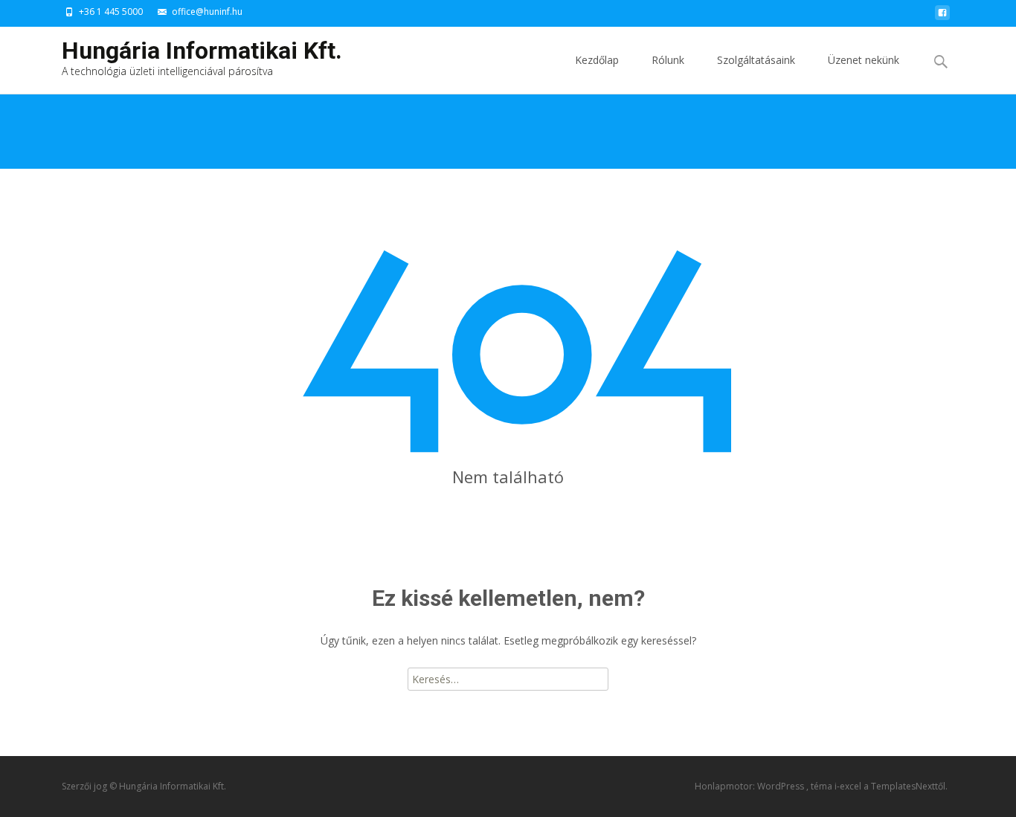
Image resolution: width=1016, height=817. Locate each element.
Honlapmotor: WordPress (750, 786)
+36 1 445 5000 (111, 11)
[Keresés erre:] (941, 62)
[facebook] (942, 17)
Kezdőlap (597, 60)
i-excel (849, 786)
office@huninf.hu (207, 11)
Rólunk (668, 60)
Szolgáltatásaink (756, 60)
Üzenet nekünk (863, 60)
